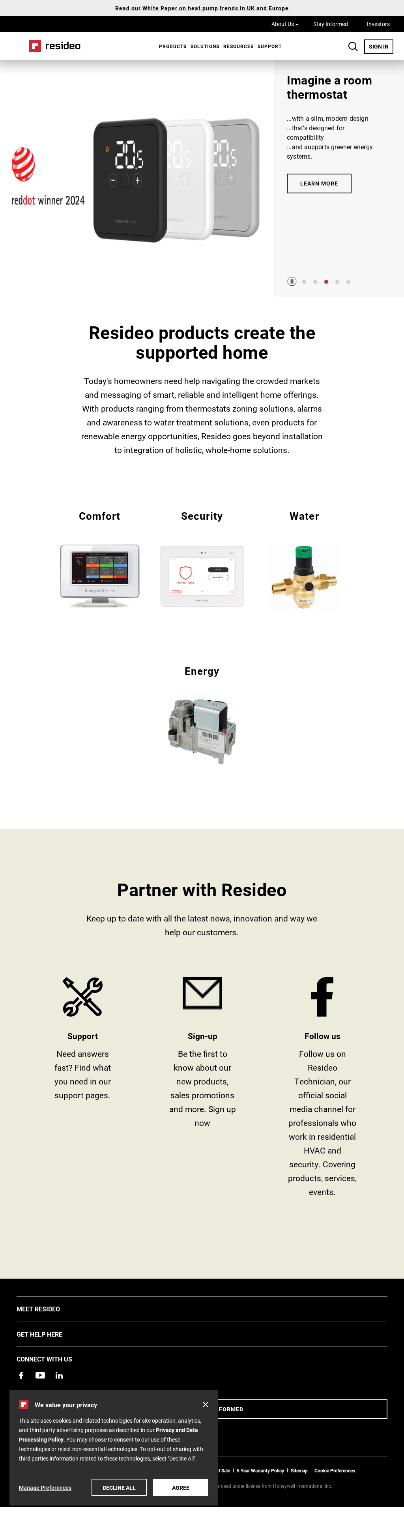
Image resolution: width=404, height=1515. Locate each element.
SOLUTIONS (205, 46)
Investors (378, 24)
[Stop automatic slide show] (292, 281)
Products (173, 46)
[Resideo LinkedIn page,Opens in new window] (59, 1375)
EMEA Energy (202, 714)
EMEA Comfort (99, 559)
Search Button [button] (353, 46)
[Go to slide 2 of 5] (315, 281)
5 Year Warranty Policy (260, 1470)
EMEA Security (202, 559)
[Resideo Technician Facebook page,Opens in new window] (21, 1375)
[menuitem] (171, 46)
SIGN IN (381, 46)
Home (52, 46)
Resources (238, 46)
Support (270, 46)
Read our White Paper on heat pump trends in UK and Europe (202, 8)
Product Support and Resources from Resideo (82, 1090)
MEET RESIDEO (50, 1308)
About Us (285, 24)
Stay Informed (330, 24)
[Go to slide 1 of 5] (304, 281)
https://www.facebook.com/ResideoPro (322, 1090)
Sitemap (299, 1470)
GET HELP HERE (51, 1334)
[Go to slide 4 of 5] (337, 281)
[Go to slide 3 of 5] (326, 281)
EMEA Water (304, 560)
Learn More (319, 183)
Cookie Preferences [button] (334, 1470)
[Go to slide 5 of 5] (348, 281)
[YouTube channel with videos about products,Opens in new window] (40, 1375)
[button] (205, 1404)
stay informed (202, 1090)
